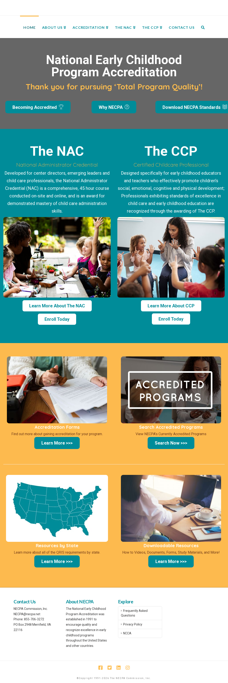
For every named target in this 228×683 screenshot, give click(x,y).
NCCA (127, 633)
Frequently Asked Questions (134, 613)
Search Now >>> (171, 443)
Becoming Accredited (35, 107)
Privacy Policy (132, 624)
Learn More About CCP (171, 305)
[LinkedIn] (118, 667)
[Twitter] (110, 667)
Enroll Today (57, 319)
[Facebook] (100, 667)
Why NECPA (111, 107)
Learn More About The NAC (57, 305)
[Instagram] (128, 667)
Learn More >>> (57, 443)
